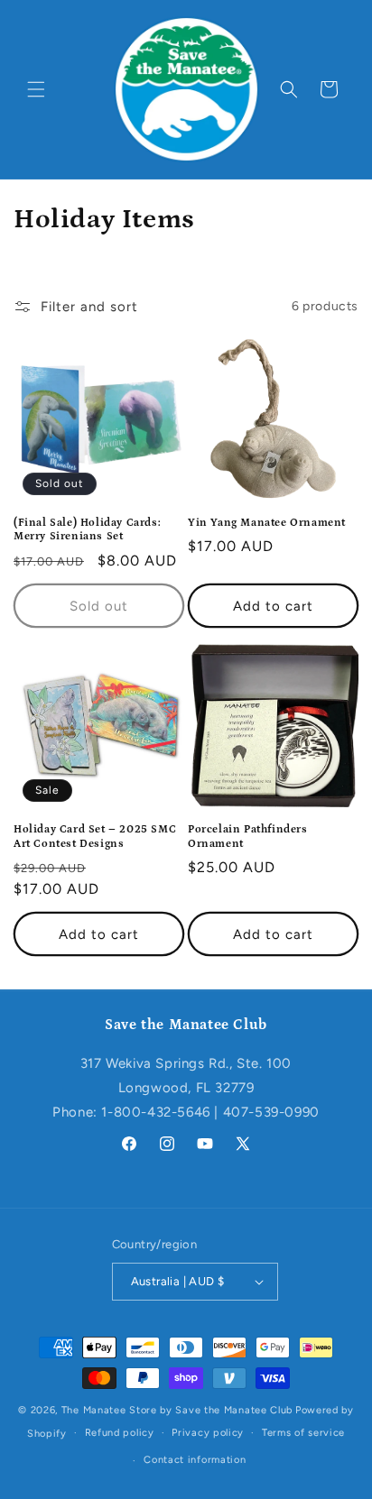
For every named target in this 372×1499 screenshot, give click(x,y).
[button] (36, 89)
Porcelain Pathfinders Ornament (248, 836)
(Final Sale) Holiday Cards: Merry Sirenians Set (87, 530)
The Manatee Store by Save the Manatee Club (177, 1410)
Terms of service (303, 1433)
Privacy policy (208, 1433)
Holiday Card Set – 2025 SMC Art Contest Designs (95, 836)
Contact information (195, 1460)
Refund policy (119, 1433)
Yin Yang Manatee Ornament (267, 523)
